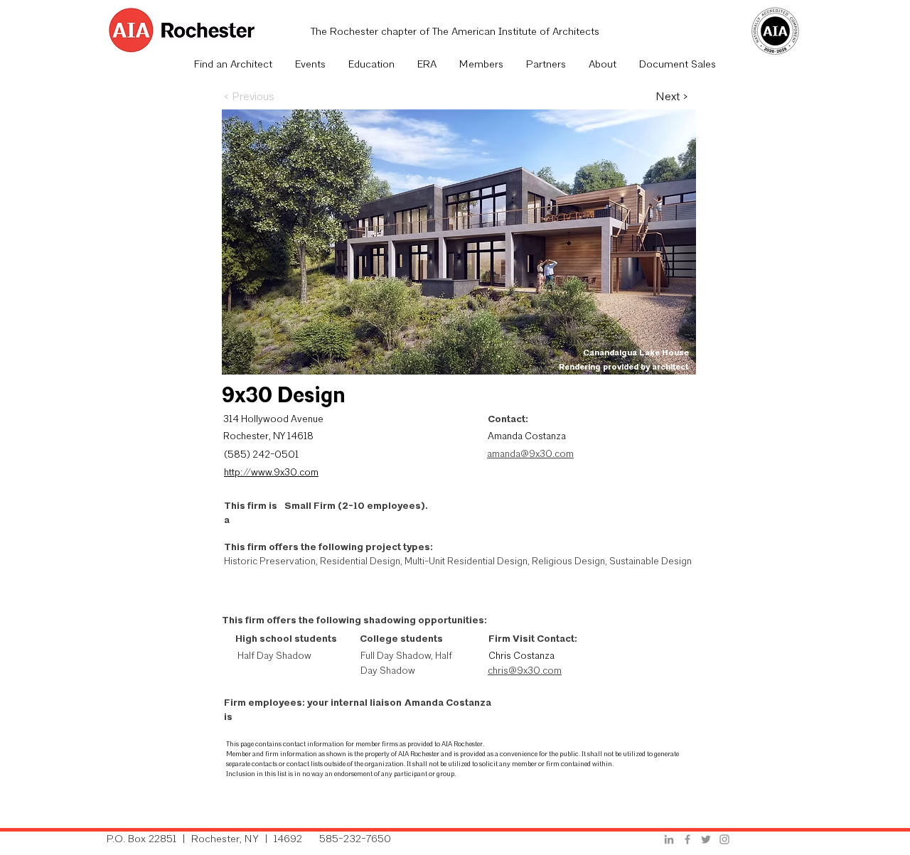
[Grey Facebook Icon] (687, 839)
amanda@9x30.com (530, 454)
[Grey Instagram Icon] (724, 839)
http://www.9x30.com (271, 473)
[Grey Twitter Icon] (706, 839)
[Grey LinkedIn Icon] (669, 839)
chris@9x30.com (525, 671)
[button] (310, 65)
